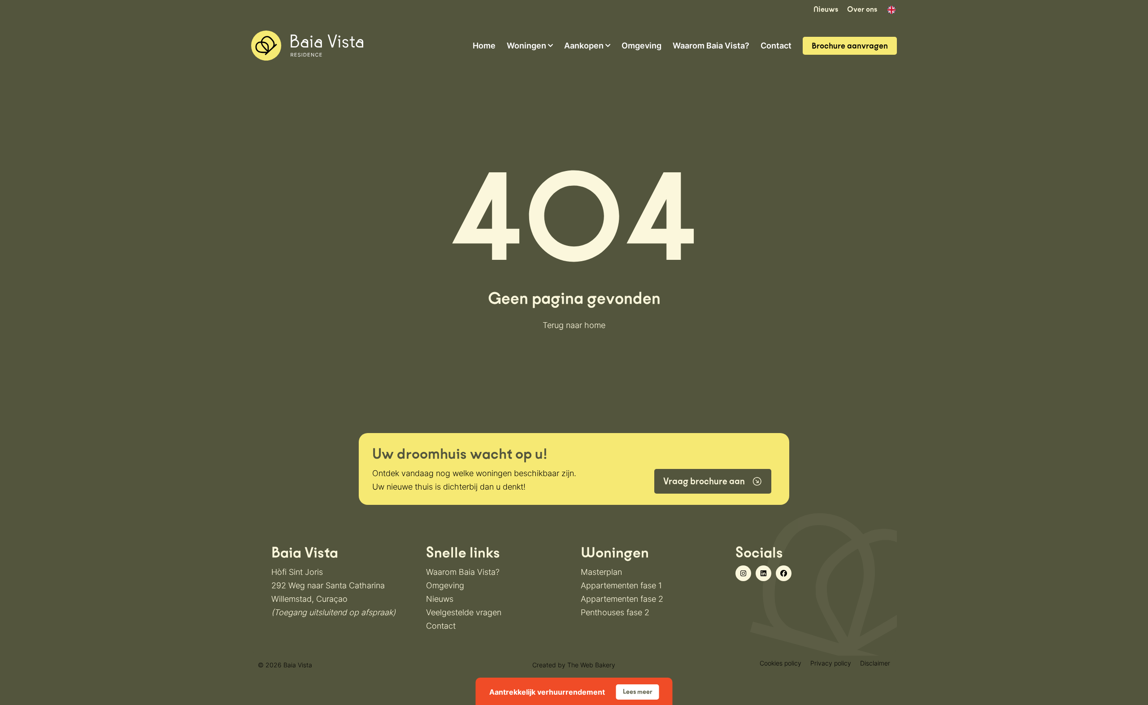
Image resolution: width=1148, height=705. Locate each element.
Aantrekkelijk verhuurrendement (570, 691)
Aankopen (584, 45)
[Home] (307, 44)
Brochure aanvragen (850, 46)
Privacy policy (830, 663)
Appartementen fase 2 (622, 599)
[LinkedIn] (763, 573)
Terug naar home (574, 325)
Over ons (862, 9)
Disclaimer (875, 663)
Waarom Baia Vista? (711, 45)
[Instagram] (743, 573)
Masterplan (601, 572)
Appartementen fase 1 (621, 585)
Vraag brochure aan (704, 481)
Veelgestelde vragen (463, 612)
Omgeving (641, 45)
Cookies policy (780, 663)
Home (484, 45)
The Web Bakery (591, 665)
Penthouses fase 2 (615, 612)
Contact (776, 45)
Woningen (526, 45)
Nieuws (825, 9)
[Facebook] (783, 573)
